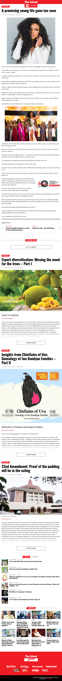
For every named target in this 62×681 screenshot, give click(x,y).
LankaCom (49, 678)
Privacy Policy (6, 677)
